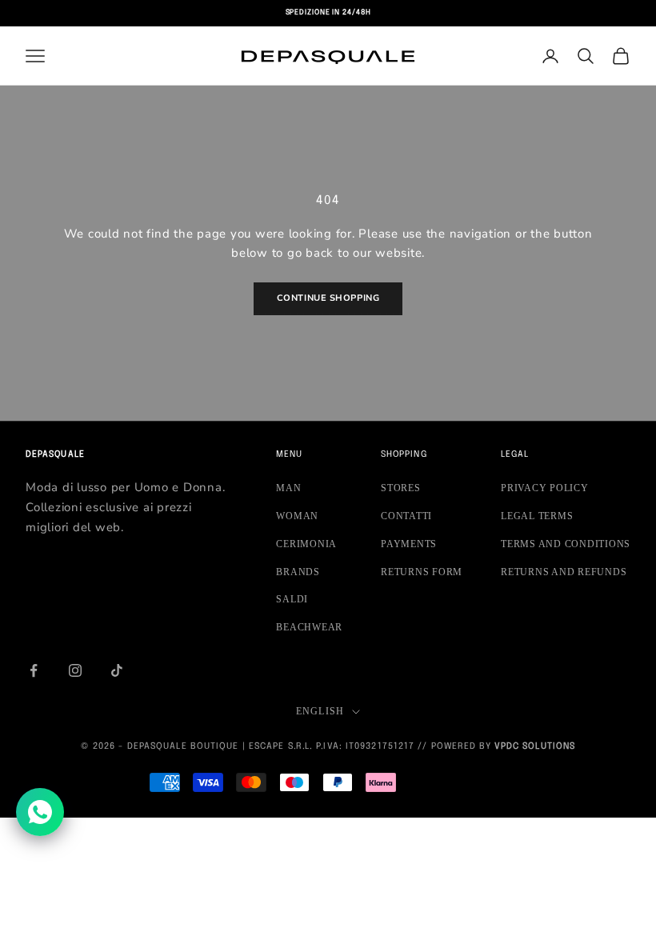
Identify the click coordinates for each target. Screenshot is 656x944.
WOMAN (297, 516)
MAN (288, 488)
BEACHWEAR (309, 627)
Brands (298, 572)
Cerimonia (306, 544)
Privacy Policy (545, 488)
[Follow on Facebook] (34, 670)
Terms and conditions (565, 544)
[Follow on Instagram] (75, 670)
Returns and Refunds (563, 572)
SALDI (292, 599)
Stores (401, 488)
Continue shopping (328, 298)
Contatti (406, 516)
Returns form (421, 572)
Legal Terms (537, 516)
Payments (409, 544)
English (320, 711)
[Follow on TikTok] (117, 670)
